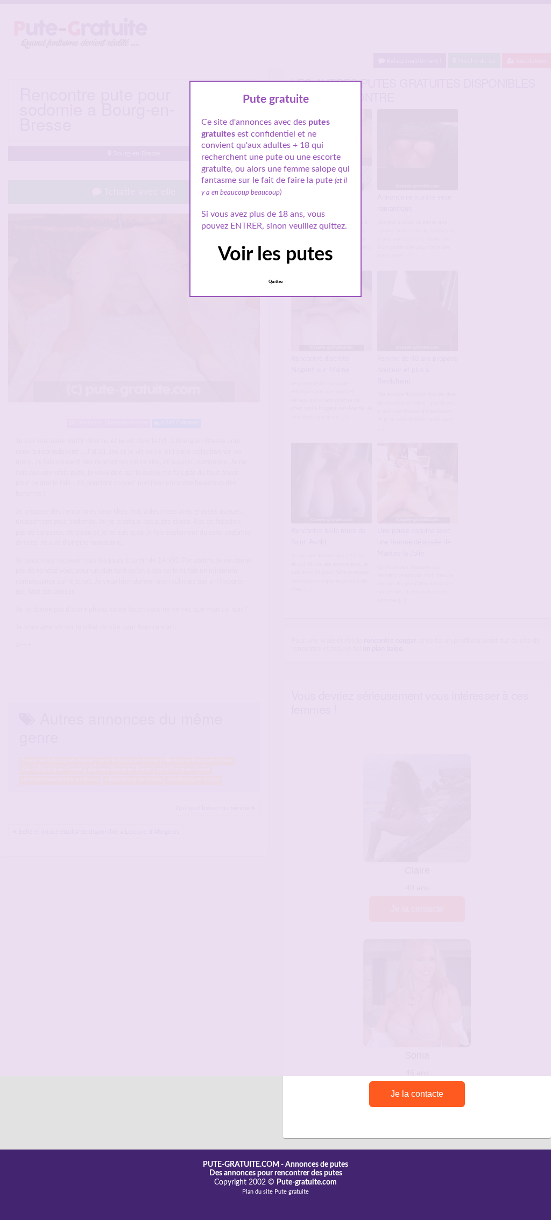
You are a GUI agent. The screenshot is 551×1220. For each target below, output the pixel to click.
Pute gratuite (291, 1192)
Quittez (276, 282)
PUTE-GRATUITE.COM (241, 1164)
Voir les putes (275, 254)
